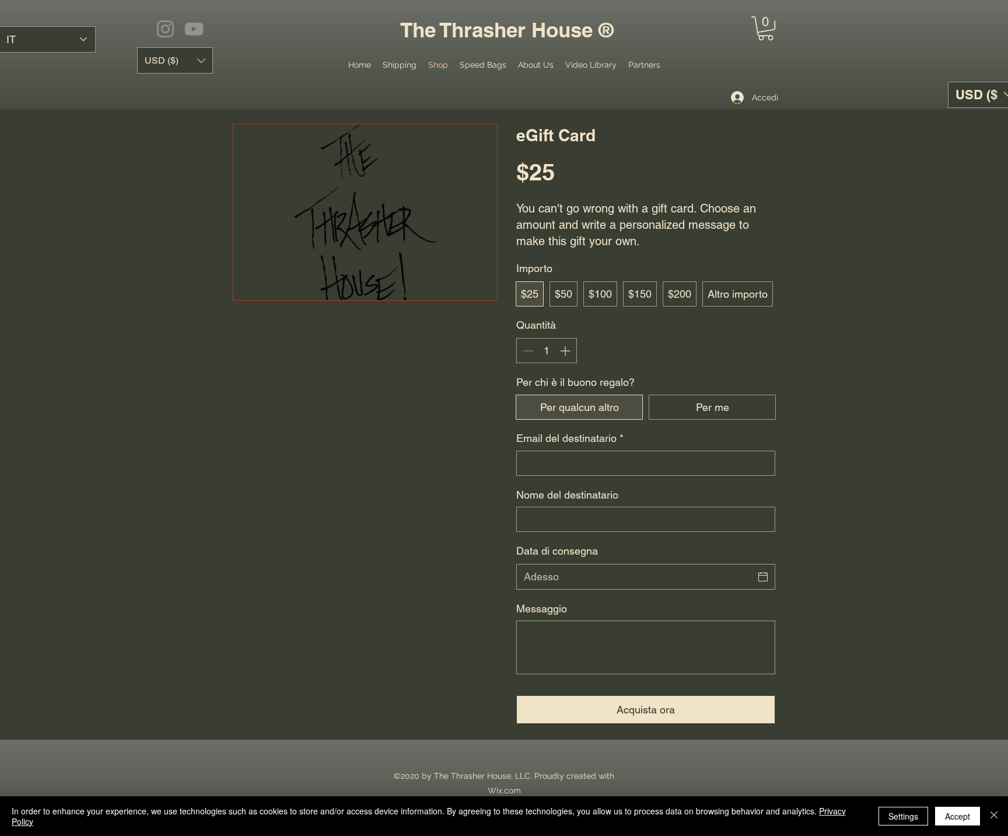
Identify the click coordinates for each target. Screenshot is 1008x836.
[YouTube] (194, 29)
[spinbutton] (546, 351)
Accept (957, 816)
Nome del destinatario (567, 495)
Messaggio (541, 608)
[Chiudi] (994, 816)
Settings (903, 816)
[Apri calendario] (763, 577)
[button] (765, 28)
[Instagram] (165, 29)
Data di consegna (557, 551)
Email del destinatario (570, 438)
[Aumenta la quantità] (566, 351)
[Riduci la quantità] (527, 351)
